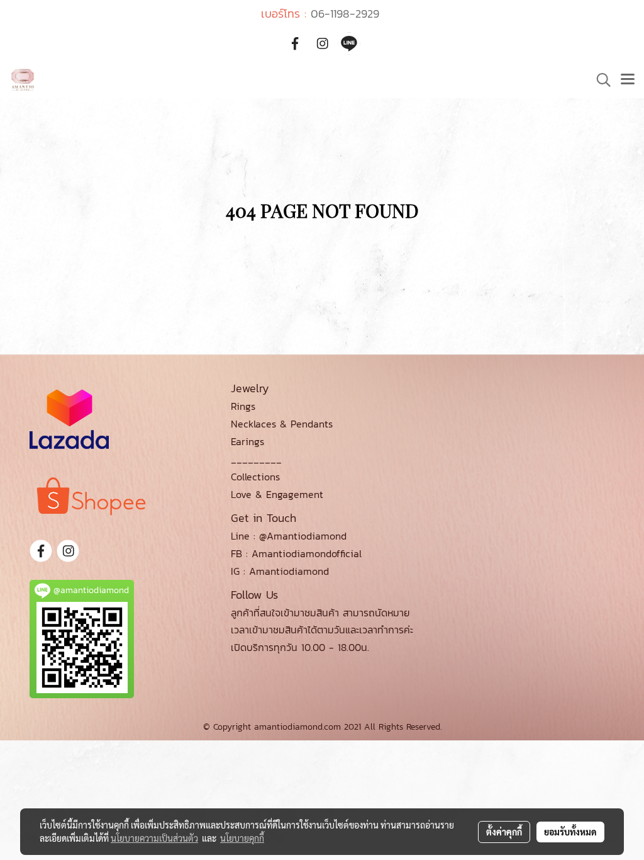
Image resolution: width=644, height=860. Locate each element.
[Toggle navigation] (627, 80)
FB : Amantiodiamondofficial (296, 553)
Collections (255, 476)
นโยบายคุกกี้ (242, 838)
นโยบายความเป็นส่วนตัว (154, 838)
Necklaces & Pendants (282, 423)
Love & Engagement (277, 494)
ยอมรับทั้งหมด (570, 831)
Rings (243, 406)
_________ (256, 459)
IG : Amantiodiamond (280, 571)
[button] (599, 80)
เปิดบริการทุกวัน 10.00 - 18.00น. (300, 647)
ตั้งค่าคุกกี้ (504, 831)
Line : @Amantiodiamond (289, 535)
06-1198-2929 (345, 13)
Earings (247, 441)
